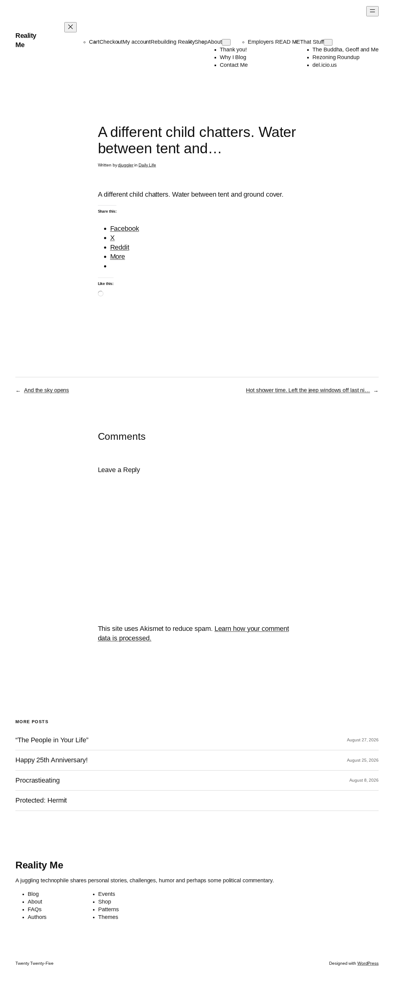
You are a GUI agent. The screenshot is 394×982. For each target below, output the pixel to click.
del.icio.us (324, 65)
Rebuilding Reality (173, 42)
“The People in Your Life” (52, 740)
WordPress (368, 963)
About (214, 42)
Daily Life (147, 164)
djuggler (125, 164)
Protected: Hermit (41, 800)
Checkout (111, 42)
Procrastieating (37, 780)
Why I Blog (233, 57)
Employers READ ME (274, 42)
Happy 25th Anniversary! (51, 760)
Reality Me (39, 865)
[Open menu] (372, 11)
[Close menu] (70, 27)
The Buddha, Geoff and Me (345, 49)
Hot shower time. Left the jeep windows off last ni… (308, 390)
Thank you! (233, 49)
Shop (201, 42)
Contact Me (234, 65)
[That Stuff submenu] (328, 42)
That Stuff (312, 42)
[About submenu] (226, 42)
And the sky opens (46, 390)
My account (137, 42)
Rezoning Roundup (335, 57)
